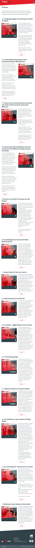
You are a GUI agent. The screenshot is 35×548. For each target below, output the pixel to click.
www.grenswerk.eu (28, 493)
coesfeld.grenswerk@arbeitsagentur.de (20, 541)
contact (19, 52)
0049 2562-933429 (17, 540)
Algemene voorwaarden (24, 546)
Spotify (21, 55)
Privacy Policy (31, 546)
